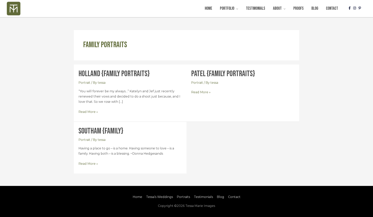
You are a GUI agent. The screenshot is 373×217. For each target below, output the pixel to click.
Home (137, 197)
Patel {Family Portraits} (223, 73)
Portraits (183, 197)
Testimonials (203, 197)
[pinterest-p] (360, 8)
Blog (220, 197)
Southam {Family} (100, 131)
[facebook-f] (350, 8)
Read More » (88, 111)
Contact (234, 197)
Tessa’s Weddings (159, 197)
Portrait (84, 83)
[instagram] (355, 8)
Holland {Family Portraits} (114, 73)
